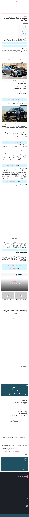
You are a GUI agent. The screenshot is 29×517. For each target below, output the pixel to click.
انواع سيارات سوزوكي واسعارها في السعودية (14, 311)
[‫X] (20, 274)
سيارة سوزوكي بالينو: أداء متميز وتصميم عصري (6, 311)
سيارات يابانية (25, 16)
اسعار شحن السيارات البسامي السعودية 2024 (21, 453)
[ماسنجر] (18, 274)
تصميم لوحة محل (25, 460)
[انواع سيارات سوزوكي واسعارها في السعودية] (14, 307)
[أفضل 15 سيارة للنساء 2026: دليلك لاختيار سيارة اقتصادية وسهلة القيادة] (12, 446)
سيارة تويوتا (25, 271)
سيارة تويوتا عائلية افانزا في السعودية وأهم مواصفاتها (13, 265)
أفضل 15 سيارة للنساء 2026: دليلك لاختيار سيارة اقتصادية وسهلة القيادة (6, 446)
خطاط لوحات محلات (25, 462)
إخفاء (23, 26)
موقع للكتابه (27, 498)
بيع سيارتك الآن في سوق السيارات (14, 420)
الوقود (9, 259)
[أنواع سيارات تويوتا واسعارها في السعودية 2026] (25, 58)
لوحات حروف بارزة (26, 511)
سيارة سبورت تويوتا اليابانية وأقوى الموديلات (13, 99)
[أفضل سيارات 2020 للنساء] (12, 452)
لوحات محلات (27, 506)
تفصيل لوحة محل (25, 461)
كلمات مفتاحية (26, 510)
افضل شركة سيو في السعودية (25, 509)
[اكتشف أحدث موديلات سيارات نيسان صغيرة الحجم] (6, 315)
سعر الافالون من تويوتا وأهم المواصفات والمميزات (12, 165)
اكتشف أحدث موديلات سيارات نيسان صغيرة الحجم (6, 318)
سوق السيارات (26, 505)
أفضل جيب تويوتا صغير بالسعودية (23, 310)
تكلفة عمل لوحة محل (24, 458)
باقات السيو (27, 508)
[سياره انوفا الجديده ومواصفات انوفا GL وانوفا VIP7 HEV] (14, 315)
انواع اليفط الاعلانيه (25, 459)
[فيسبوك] (21, 274)
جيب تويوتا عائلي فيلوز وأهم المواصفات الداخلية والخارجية (12, 142)
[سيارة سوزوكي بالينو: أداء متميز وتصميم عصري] (6, 307)
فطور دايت (27, 491)
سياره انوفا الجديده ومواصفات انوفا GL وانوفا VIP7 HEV (14, 318)
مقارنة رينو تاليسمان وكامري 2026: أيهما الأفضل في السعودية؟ (6, 58)
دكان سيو (27, 507)
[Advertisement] (14, 8)
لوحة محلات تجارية (25, 469)
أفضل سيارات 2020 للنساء (7, 451)
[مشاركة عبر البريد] (16, 274)
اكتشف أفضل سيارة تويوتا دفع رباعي (13, 268)
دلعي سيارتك (17, 515)
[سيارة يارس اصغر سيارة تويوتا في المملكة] (23, 339)
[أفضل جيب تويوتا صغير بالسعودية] (23, 307)
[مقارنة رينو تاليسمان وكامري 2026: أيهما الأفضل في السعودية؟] (12, 58)
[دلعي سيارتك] (14, 1)
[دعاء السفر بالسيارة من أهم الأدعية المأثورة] (12, 449)
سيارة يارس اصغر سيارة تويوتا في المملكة (23, 367)
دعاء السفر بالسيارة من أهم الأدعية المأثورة (6, 449)
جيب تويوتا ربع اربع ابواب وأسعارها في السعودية (12, 181)
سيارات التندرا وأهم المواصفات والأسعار (14, 284)
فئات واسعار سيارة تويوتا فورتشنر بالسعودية (12, 249)
